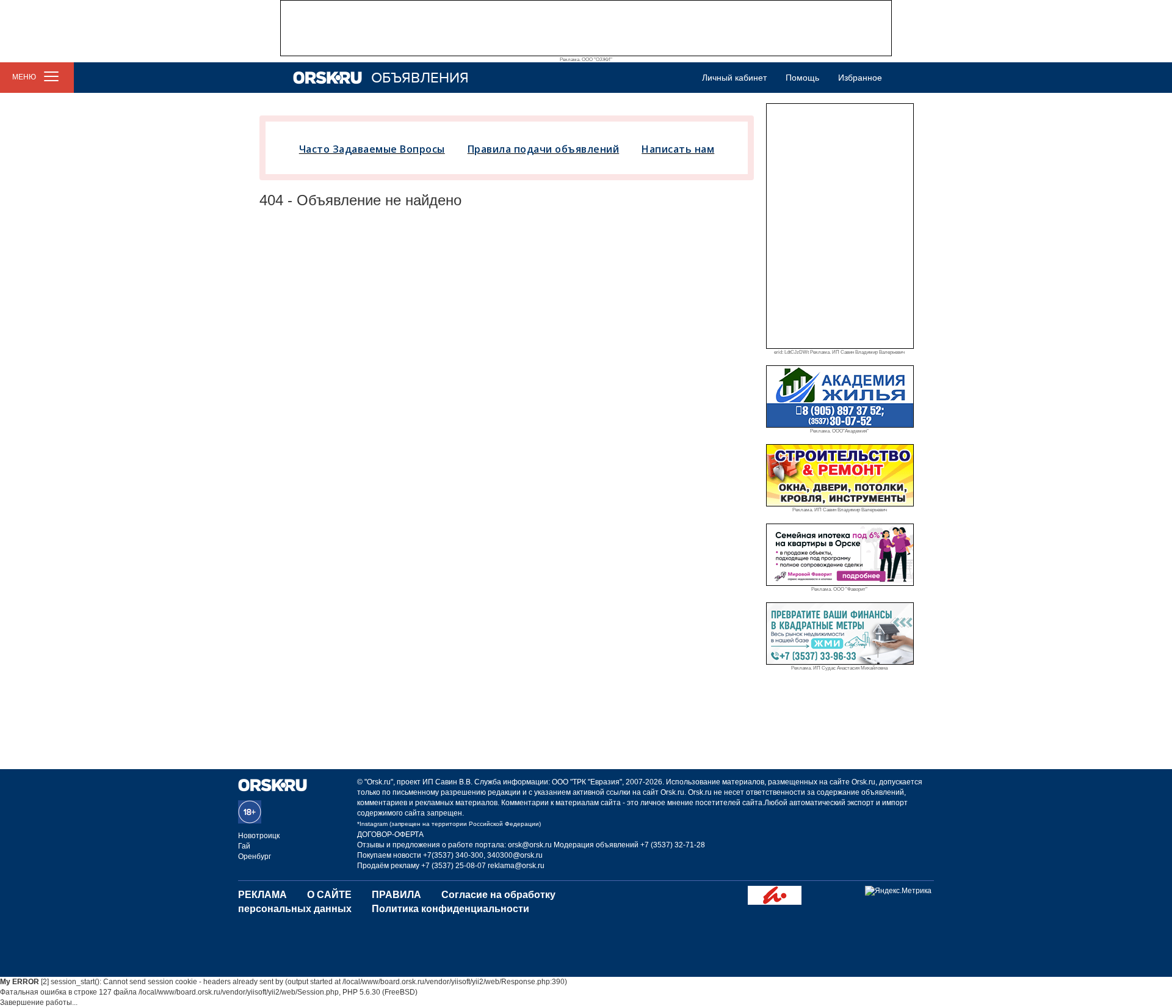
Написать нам (678, 149)
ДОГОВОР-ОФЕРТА (390, 834)
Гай (244, 846)
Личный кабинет (734, 77)
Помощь (802, 77)
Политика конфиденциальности (450, 909)
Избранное (860, 77)
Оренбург (254, 856)
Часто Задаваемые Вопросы (372, 149)
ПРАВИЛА (396, 894)
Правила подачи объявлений (544, 149)
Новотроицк (259, 835)
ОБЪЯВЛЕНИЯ (420, 78)
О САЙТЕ (329, 894)
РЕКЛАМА (262, 894)
